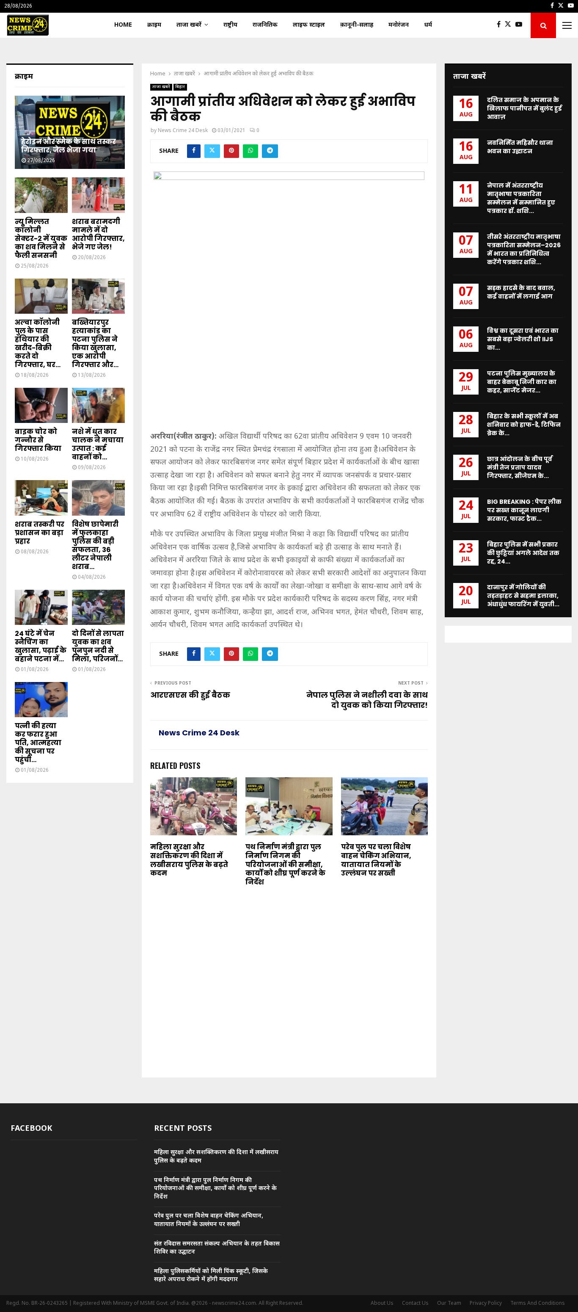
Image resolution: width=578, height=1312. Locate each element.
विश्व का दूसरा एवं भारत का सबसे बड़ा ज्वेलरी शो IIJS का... (523, 339)
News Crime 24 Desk (183, 130)
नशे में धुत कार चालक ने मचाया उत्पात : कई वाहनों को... (98, 444)
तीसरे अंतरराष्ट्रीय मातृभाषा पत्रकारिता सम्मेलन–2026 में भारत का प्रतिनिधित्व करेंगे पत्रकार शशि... (524, 249)
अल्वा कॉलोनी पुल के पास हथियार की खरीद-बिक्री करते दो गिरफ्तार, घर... (38, 344)
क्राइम (154, 25)
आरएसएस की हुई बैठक (190, 695)
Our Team (449, 1303)
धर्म (428, 25)
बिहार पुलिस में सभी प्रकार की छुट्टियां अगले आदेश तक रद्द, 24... (523, 553)
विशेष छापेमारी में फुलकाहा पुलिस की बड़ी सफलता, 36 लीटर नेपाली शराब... (95, 545)
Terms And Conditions (537, 1303)
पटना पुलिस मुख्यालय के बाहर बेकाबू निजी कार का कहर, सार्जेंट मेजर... (521, 382)
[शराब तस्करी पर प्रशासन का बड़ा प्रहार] (41, 497)
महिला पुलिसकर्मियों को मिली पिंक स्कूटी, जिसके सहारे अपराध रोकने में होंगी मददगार (211, 1276)
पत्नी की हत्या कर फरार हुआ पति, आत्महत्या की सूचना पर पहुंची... (38, 743)
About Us (382, 1303)
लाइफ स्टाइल (309, 25)
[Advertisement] (289, 368)
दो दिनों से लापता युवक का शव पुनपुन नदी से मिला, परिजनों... (98, 646)
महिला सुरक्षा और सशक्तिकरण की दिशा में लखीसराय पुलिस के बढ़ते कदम (189, 860)
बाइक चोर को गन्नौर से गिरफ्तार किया (38, 440)
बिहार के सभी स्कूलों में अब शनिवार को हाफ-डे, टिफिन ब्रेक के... (524, 424)
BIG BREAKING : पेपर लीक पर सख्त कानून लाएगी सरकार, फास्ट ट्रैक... (524, 510)
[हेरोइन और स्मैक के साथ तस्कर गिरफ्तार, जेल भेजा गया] (70, 132)
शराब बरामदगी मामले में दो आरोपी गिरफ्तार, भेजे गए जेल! (98, 234)
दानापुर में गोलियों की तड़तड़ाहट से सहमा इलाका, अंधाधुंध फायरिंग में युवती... (523, 595)
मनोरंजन (398, 25)
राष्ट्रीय (230, 25)
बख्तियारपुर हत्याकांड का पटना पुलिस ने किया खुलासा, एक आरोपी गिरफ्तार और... (95, 344)
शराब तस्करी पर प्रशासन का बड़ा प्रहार (39, 532)
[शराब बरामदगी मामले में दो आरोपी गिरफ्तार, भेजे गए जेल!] (98, 195)
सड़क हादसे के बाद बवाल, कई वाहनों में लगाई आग (521, 292)
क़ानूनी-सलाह (356, 25)
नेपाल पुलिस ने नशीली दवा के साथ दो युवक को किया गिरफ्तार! (367, 700)
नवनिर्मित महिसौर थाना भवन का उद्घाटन (520, 146)
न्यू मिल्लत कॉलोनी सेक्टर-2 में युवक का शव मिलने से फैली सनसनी (41, 238)
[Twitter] (510, 25)
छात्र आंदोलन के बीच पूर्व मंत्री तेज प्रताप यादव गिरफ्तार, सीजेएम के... (519, 467)
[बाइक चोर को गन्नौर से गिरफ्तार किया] (41, 405)
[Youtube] (520, 25)
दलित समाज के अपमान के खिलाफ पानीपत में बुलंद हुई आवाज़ (524, 108)
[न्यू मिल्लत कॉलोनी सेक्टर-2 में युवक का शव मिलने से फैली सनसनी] (41, 195)
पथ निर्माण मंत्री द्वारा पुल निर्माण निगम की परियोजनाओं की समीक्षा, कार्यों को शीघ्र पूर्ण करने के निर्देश (285, 864)
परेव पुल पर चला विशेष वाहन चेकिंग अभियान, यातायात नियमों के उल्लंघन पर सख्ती (376, 860)
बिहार (180, 87)
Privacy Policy (486, 1303)
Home (123, 25)
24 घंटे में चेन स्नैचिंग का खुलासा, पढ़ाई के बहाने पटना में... (40, 646)
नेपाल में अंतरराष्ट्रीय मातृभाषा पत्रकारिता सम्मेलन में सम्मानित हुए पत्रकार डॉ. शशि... (521, 198)
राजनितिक (265, 25)
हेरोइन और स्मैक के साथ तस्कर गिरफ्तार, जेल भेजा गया (68, 146)
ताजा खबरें (188, 25)
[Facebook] (501, 25)
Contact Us (415, 1303)
